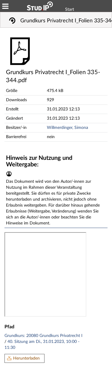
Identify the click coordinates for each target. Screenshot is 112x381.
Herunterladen (26, 358)
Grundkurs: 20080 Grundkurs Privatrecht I (43, 336)
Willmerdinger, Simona (67, 128)
